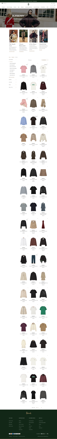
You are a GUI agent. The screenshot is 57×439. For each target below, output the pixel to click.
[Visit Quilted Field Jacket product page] (33, 270)
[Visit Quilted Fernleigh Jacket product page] (23, 288)
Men (18, 7)
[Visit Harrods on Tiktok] (44, 433)
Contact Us (30, 426)
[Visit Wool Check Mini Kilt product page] (43, 167)
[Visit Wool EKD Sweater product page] (43, 389)
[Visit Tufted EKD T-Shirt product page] (33, 201)
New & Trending (9, 7)
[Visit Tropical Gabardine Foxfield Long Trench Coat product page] (43, 270)
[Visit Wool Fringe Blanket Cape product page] (43, 253)
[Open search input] (51, 5)
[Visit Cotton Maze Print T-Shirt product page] (33, 80)
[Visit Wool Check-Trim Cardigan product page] (33, 63)
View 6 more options (11, 77)
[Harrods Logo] (28, 413)
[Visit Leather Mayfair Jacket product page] (23, 389)
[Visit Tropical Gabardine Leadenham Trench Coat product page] (43, 236)
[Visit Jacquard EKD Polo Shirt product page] (23, 201)
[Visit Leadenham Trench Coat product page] (23, 253)
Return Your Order (21, 426)
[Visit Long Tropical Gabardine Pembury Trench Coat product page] (33, 149)
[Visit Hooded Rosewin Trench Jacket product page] (33, 132)
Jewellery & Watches (28, 7)
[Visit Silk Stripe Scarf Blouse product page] (23, 270)
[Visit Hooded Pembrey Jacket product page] (33, 338)
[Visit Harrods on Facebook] (41, 433)
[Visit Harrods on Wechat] (47, 433)
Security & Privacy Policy (22, 436)
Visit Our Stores (52, 7)
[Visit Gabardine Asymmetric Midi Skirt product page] (43, 97)
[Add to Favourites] (28, 63)
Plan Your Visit (11, 420)
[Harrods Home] (28, 4)
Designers (3, 7)
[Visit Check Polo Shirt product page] (23, 132)
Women (15, 7)
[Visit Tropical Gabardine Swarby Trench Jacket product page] (43, 132)
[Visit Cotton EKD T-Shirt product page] (33, 355)
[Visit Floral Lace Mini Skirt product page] (23, 355)
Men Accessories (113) (13, 66)
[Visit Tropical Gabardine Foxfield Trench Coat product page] (43, 80)
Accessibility (10, 436)
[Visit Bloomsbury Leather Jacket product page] (43, 184)
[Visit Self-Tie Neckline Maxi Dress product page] (43, 218)
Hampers (20, 427)
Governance (40, 427)
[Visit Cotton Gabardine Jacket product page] (33, 321)
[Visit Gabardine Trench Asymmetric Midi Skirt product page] (23, 97)
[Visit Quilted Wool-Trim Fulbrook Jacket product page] (23, 218)
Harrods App (20, 429)
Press (39, 426)
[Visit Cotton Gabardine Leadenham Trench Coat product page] (23, 149)
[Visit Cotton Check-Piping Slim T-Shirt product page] (33, 288)
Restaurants (10, 424)
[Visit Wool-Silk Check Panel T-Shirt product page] (23, 63)
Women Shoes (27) (12, 75)
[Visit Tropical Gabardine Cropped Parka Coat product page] (43, 149)
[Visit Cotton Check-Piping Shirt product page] (23, 236)
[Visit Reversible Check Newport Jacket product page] (33, 167)
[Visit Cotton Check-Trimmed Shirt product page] (23, 80)
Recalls (30, 427)
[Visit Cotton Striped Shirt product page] (23, 115)
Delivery (20, 420)
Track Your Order (21, 424)
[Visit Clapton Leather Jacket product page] (43, 288)
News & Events (11, 426)
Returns (20, 422)
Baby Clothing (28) (12, 73)
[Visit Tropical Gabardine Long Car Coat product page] (23, 338)
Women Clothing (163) (13, 63)
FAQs (29, 424)
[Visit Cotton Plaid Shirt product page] (33, 97)
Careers (40, 424)
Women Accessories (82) (13, 68)
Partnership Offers (31, 422)
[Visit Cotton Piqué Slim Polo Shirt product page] (33, 115)
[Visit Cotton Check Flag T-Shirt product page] (43, 63)
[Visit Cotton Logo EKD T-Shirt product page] (33, 184)
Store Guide (10, 422)
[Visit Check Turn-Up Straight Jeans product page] (33, 253)
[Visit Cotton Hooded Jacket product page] (43, 115)
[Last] (41, 407)
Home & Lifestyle (36, 7)
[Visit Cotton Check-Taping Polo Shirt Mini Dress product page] (33, 389)
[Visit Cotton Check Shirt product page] (33, 236)
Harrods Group (41, 420)
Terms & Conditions (15, 436)
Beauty (22, 7)
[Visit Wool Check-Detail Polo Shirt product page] (43, 321)
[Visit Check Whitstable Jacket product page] (23, 304)
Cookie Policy (31, 429)
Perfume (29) (11, 71)
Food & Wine (43, 7)
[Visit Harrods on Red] (46, 433)
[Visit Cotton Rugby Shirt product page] (23, 184)
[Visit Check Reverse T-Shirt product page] (33, 304)
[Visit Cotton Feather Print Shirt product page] (43, 355)
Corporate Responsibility (42, 422)
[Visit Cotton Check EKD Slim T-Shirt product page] (43, 304)
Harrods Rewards (31, 420)
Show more (14, 21)
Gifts (47, 7)
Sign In (52, 3)
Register (54, 3)
